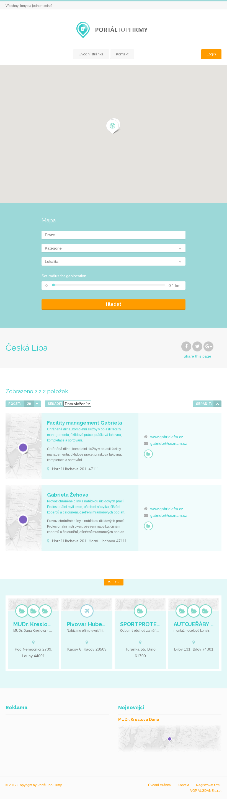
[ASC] (217, 403)
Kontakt (122, 54)
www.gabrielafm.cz (166, 437)
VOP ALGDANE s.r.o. (205, 791)
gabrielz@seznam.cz (168, 443)
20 (29, 404)
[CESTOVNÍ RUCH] (87, 611)
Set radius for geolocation (64, 276)
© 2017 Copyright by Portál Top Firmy (34, 785)
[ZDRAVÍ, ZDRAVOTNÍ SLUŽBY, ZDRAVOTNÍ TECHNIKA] (45, 611)
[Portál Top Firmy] (113, 30)
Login (211, 54)
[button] (113, 127)
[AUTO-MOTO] (182, 611)
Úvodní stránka (91, 54)
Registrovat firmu (208, 785)
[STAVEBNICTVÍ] (205, 611)
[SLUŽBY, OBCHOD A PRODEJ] (148, 453)
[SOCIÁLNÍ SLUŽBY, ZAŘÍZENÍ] (33, 611)
